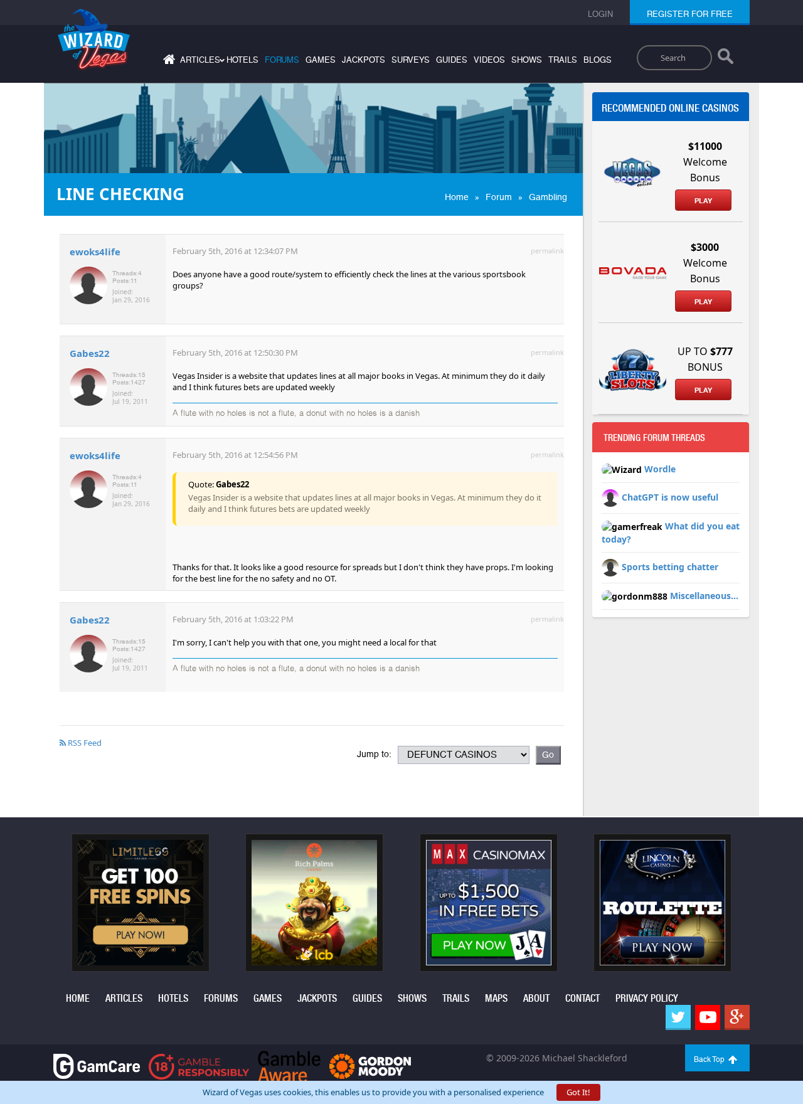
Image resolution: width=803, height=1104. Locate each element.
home (78, 998)
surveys (410, 60)
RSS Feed (84, 742)
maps (496, 998)
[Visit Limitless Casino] (140, 901)
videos (489, 60)
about (536, 998)
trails (562, 60)
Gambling (548, 197)
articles (123, 998)
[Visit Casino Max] (488, 901)
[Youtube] (707, 1017)
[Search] (725, 59)
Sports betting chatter (670, 567)
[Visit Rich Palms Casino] (314, 901)
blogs (597, 60)
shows (526, 60)
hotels (242, 60)
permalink (547, 250)
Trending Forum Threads (654, 437)
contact (582, 998)
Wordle (660, 469)
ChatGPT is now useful (670, 497)
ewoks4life (95, 251)
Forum (499, 197)
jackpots (363, 60)
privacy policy (646, 998)
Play (703, 200)
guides (451, 60)
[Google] (737, 1017)
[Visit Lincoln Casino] (662, 901)
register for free (690, 14)
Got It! (578, 1092)
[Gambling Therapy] (370, 1065)
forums (282, 60)
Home (457, 197)
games (321, 60)
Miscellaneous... (704, 596)
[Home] (167, 62)
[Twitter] (678, 1017)
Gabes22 (90, 353)
